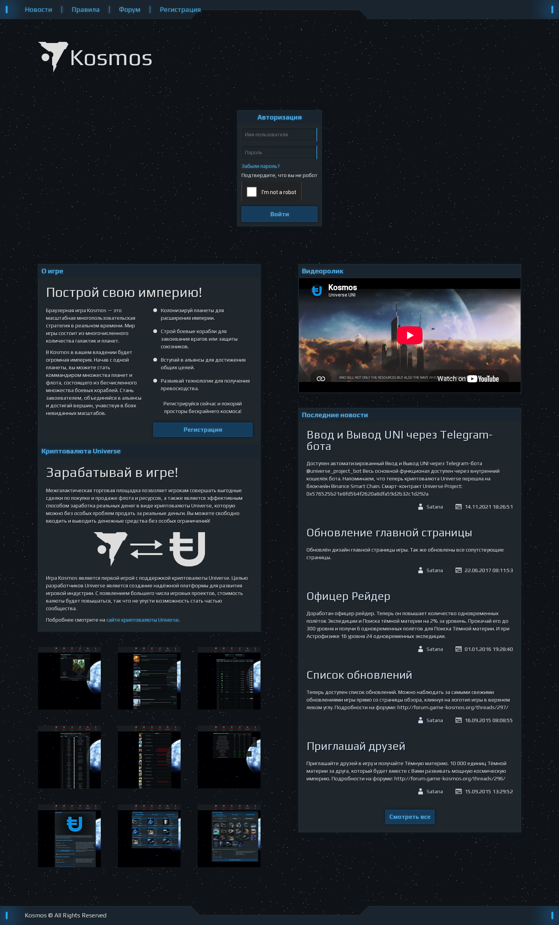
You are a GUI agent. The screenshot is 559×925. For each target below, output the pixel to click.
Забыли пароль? (260, 166)
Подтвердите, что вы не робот (279, 175)
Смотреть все (409, 816)
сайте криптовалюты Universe (142, 620)
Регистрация (180, 9)
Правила (85, 9)
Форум (129, 9)
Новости (38, 9)
